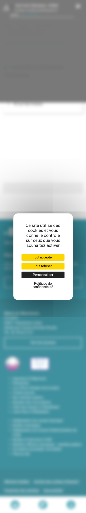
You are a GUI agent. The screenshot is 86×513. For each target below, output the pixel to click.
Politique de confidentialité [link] (43, 285)
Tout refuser (43, 266)
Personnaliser (43, 275)
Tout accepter (43, 257)
